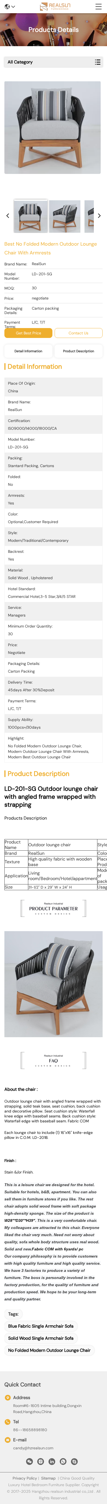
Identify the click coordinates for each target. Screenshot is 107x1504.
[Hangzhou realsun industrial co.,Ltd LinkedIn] (52, 1463)
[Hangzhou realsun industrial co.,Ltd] (55, 6)
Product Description (78, 351)
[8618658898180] (63, 1463)
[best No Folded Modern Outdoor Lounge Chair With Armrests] (52, 138)
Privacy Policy (25, 1478)
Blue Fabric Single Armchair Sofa (41, 1326)
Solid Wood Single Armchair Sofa (41, 1338)
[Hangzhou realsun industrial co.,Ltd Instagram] (40, 1463)
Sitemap (48, 1478)
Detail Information (28, 351)
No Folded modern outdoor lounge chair (49, 1350)
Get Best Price (28, 333)
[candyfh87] (74, 1463)
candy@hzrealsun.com (33, 1447)
